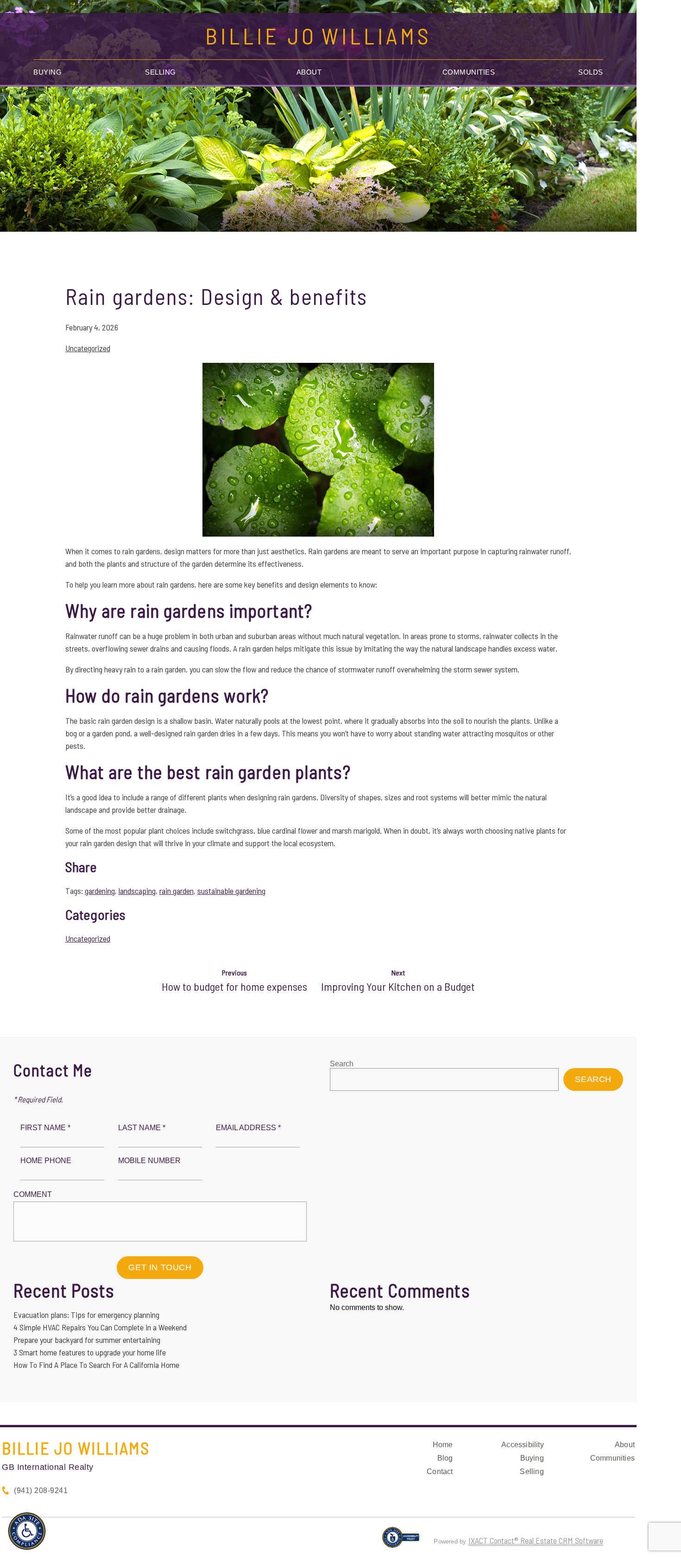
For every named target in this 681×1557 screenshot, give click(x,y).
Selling (160, 72)
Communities (468, 72)
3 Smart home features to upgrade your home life (89, 1352)
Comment (32, 1194)
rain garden (176, 891)
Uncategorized (87, 348)
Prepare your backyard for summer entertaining (86, 1340)
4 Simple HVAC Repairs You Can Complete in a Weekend (100, 1327)
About (309, 72)
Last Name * (141, 1128)
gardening (100, 891)
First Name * (45, 1128)
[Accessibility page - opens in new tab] (401, 1541)
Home (443, 1445)
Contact (440, 1471)
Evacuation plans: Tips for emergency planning (86, 1315)
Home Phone (45, 1161)
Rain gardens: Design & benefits (216, 296)
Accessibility (522, 1445)
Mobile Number (149, 1161)
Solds (590, 72)
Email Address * (248, 1128)
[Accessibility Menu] (26, 1531)
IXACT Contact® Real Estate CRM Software (535, 1540)
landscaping (137, 891)
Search (341, 1064)
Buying (47, 72)
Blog (445, 1458)
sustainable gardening (231, 891)
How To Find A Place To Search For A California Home (96, 1365)
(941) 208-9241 (41, 1490)
